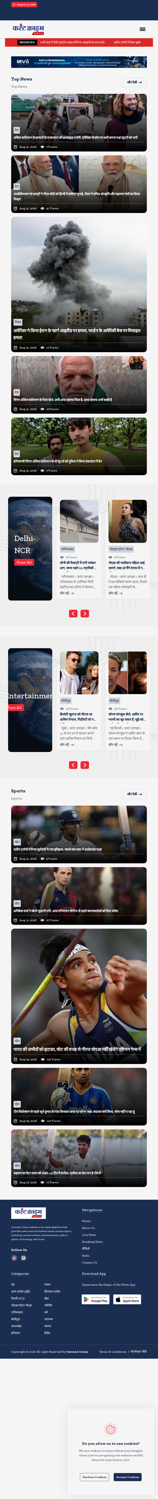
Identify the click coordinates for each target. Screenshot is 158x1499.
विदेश (47, 1333)
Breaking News (92, 1242)
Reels (85, 1255)
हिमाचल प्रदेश (52, 1291)
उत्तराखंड (16, 1326)
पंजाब (47, 1284)
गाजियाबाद (17, 1312)
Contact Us (89, 1262)
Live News (89, 1235)
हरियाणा (15, 1333)
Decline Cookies (94, 1477)
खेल (46, 1298)
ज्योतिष (48, 1305)
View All (24, 562)
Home (86, 1221)
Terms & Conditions (113, 1351)
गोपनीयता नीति (138, 1351)
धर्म (46, 1312)
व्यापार (47, 1326)
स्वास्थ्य (48, 1319)
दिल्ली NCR (18, 1298)
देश (13, 1284)
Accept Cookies (127, 1477)
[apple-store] (127, 1300)
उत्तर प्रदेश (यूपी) (20, 1291)
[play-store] (95, 1300)
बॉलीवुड (15, 1319)
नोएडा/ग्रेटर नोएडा (21, 1305)
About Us (88, 1228)
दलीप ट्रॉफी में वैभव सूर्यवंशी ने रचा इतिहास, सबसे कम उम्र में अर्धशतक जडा (99, 42)
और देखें (132, 82)
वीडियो (86, 1248)
